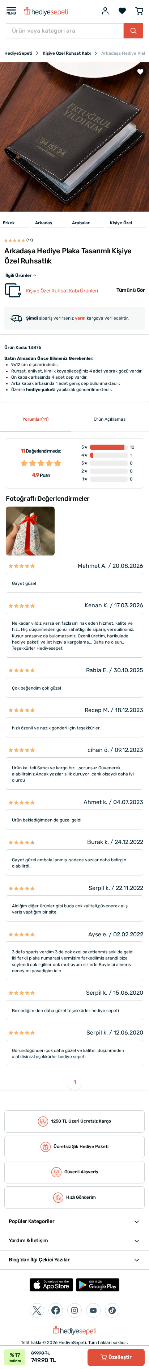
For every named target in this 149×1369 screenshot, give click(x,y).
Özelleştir (120, 1357)
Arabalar (81, 222)
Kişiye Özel (121, 222)
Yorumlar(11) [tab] (35, 419)
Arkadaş (43, 222)
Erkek (9, 222)
